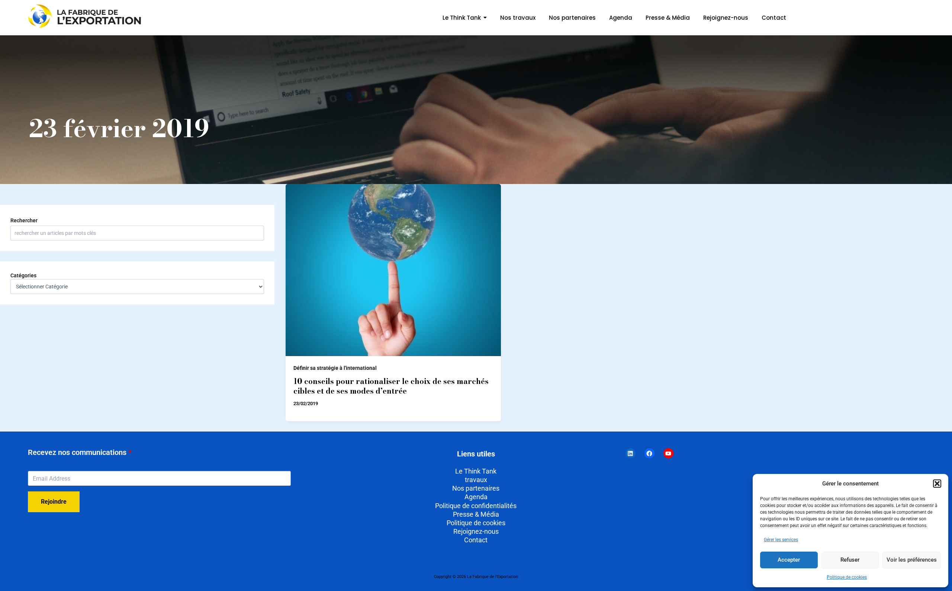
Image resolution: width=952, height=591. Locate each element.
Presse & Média (476, 514)
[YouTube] (668, 453)
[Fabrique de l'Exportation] (86, 16)
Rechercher (24, 220)
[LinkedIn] (630, 453)
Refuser (849, 559)
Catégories (23, 275)
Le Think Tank (475, 471)
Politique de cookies (847, 577)
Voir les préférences (912, 559)
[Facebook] (649, 453)
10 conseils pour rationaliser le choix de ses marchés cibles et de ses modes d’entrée (391, 386)
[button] (937, 483)
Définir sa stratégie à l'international (335, 368)
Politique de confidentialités (476, 506)
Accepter (789, 559)
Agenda (476, 497)
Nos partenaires (475, 488)
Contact (476, 540)
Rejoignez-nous (476, 531)
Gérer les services (781, 539)
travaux (476, 480)
